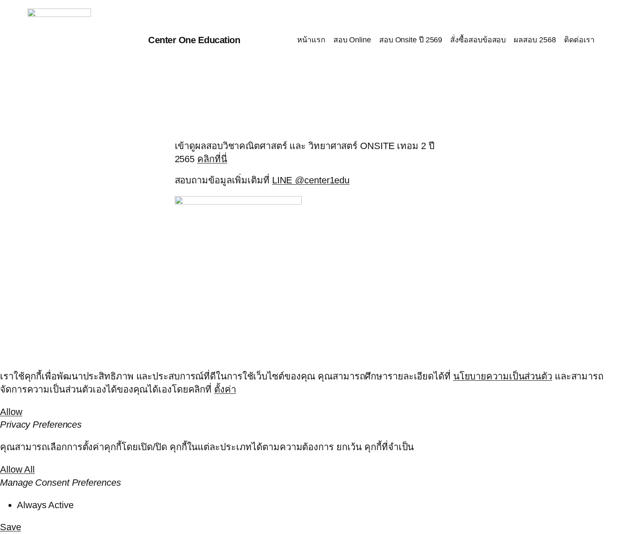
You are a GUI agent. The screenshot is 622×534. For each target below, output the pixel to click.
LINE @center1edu (311, 180)
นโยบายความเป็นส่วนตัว (502, 376)
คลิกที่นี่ (212, 159)
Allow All (17, 469)
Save (10, 527)
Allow (11, 412)
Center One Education (194, 40)
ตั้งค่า (225, 389)
